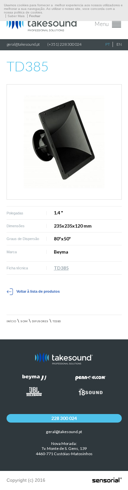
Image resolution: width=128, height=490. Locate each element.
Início (11, 321)
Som (24, 321)
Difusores (40, 321)
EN (119, 44)
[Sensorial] (107, 480)
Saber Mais (16, 16)
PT (107, 44)
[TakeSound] (43, 29)
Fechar (34, 16)
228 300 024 (64, 418)
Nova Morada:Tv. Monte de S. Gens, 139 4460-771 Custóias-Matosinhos (64, 448)
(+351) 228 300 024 (64, 44)
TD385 (61, 268)
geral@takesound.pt (23, 44)
